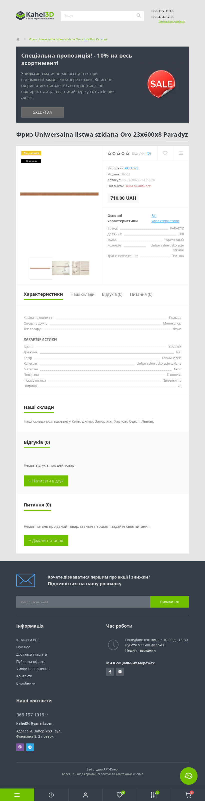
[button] (85, 794)
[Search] (138, 16)
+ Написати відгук (46, 481)
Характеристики (43, 294)
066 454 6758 (163, 17)
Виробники (26, 683)
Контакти (24, 676)
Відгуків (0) (112, 294)
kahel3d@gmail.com (34, 723)
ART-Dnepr (111, 769)
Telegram (30, 747)
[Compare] (181, 153)
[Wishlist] (165, 153)
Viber (20, 747)
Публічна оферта (31, 661)
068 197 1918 (163, 11)
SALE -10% (42, 112)
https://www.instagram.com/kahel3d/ (120, 672)
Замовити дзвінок (171, 21)
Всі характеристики (165, 218)
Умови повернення (33, 668)
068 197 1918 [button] (30, 715)
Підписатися (169, 602)
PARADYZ (131, 168)
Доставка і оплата (31, 654)
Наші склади (82, 294)
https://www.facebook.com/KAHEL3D (110, 672)
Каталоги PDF (28, 639)
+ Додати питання (46, 540)
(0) (149, 153)
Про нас (23, 647)
